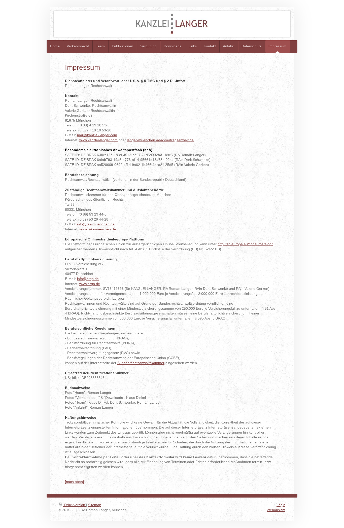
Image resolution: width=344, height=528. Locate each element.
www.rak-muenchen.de (97, 229)
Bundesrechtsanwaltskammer (140, 363)
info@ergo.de (88, 279)
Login (281, 505)
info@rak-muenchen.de (96, 224)
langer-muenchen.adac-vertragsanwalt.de (160, 140)
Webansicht (276, 510)
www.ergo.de (89, 284)
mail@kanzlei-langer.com (97, 135)
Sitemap (94, 505)
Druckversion (74, 505)
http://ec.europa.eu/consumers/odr (245, 244)
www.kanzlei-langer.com (98, 140)
